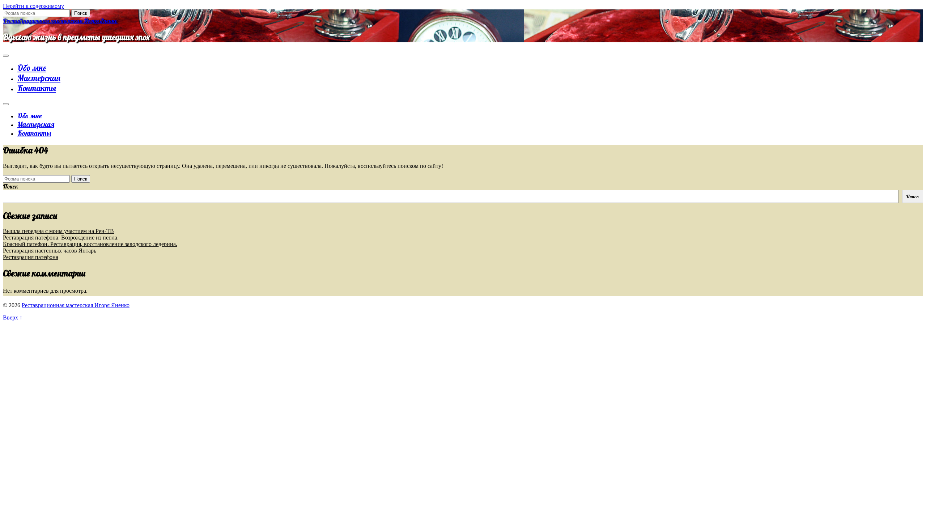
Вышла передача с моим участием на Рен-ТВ (58, 231)
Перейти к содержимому (33, 6)
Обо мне (31, 68)
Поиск (10, 186)
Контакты (36, 88)
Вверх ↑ (12, 317)
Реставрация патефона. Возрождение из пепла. (61, 237)
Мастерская (38, 78)
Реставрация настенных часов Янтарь (49, 250)
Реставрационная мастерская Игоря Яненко (60, 20)
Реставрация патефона (30, 257)
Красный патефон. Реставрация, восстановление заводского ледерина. (90, 244)
